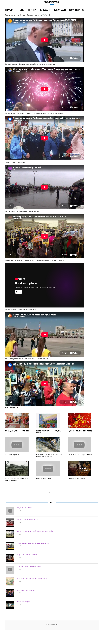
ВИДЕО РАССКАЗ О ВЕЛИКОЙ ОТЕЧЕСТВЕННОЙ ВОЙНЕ (35, 531)
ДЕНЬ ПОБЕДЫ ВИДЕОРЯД (26, 590)
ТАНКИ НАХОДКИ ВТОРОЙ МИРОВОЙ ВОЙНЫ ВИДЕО (34, 543)
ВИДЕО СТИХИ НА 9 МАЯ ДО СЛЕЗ (28, 519)
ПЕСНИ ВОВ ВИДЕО (23, 602)
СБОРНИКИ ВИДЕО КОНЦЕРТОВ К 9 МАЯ (30, 567)
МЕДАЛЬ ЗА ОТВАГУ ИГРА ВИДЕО (28, 555)
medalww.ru (52, 2)
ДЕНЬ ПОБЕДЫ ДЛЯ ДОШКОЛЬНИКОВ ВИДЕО (32, 578)
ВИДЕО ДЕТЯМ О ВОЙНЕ (25, 508)
